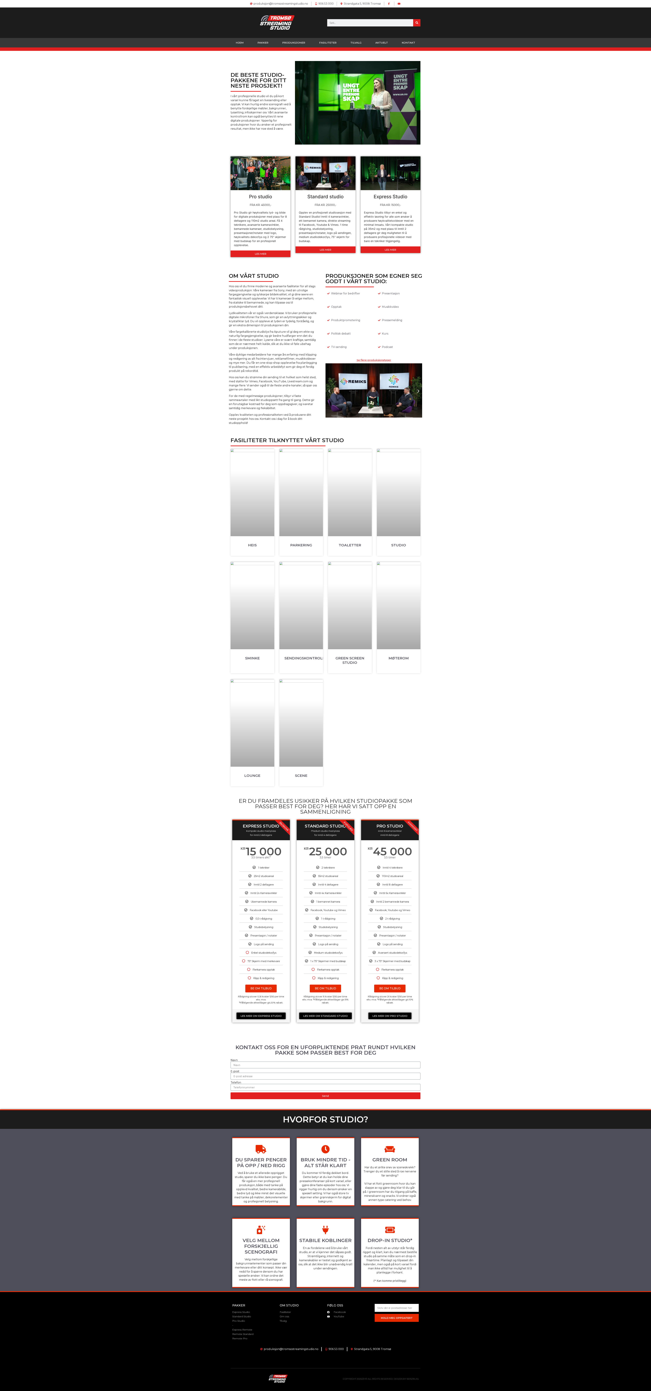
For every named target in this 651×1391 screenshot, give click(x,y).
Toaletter (350, 545)
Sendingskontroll (304, 658)
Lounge (252, 775)
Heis (252, 545)
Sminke (252, 658)
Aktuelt (381, 42)
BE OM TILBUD (261, 988)
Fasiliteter (328, 42)
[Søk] (416, 22)
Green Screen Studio (350, 660)
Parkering (301, 545)
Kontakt (408, 42)
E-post (235, 1071)
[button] (329, 391)
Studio (398, 545)
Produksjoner (293, 42)
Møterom (399, 658)
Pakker (263, 42)
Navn (234, 1060)
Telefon (236, 1082)
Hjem (240, 42)
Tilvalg (355, 42)
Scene (301, 775)
